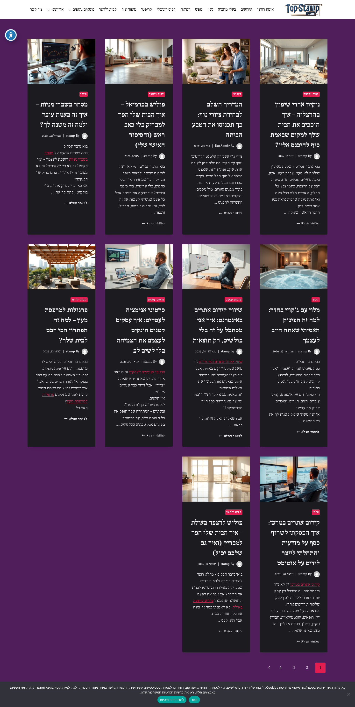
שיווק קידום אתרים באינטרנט (220, 361)
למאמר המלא (308, 223)
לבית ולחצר (108, 9)
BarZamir (222, 146)
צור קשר (36, 9)
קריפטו (146, 9)
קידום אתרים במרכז (305, 584)
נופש (198, 9)
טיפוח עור (129, 9)
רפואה (185, 9)
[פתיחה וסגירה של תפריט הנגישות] (11, 35)
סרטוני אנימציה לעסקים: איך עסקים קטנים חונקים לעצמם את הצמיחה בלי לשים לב (140, 330)
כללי (83, 94)
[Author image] (317, 156)
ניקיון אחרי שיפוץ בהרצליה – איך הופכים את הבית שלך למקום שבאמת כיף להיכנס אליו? (295, 124)
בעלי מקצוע (227, 9)
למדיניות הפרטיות (172, 700)
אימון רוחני (265, 9)
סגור (194, 700)
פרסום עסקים (233, 299)
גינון (210, 9)
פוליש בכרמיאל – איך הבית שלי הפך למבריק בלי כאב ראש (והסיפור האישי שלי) (141, 124)
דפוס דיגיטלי (166, 9)
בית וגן (237, 94)
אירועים (246, 9)
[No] (349, 694)
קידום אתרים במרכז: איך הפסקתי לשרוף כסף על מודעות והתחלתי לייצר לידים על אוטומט (294, 542)
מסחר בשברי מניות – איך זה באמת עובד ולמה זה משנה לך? (62, 114)
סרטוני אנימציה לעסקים (147, 372)
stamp (302, 156)
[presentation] (294, 61)
